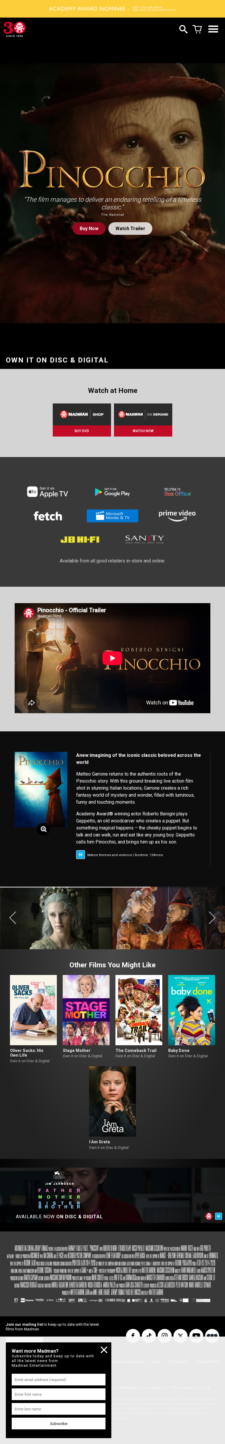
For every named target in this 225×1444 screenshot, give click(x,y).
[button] (13, 917)
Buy (89, 228)
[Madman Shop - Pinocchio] (82, 414)
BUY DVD (82, 431)
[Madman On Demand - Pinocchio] (143, 414)
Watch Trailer (130, 228)
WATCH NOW (143, 431)
